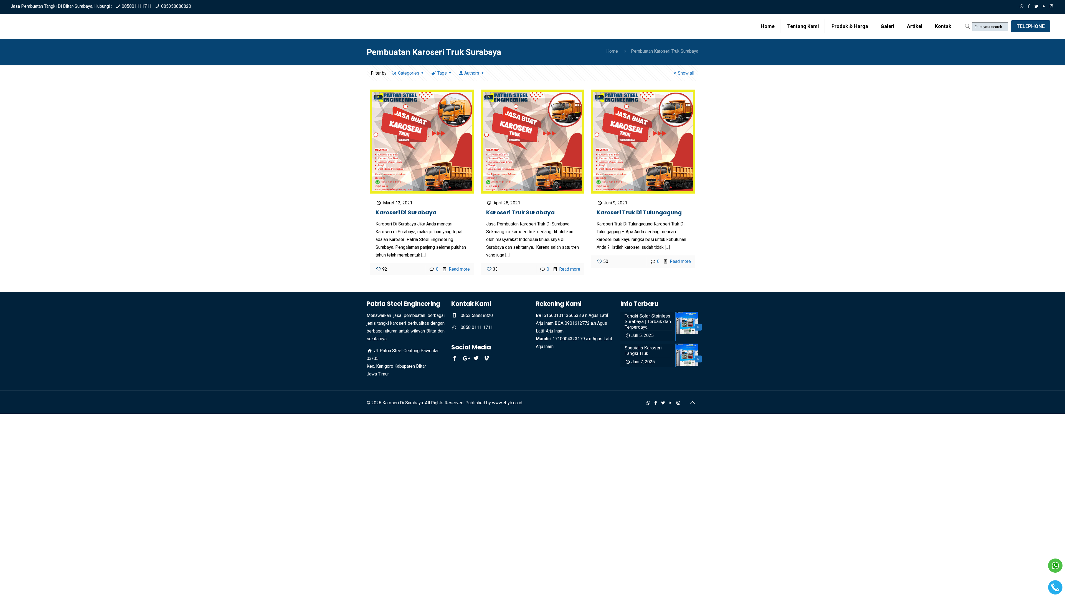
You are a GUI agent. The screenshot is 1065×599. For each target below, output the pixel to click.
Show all (686, 73)
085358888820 (176, 6)
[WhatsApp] (1022, 6)
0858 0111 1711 (477, 327)
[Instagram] (1051, 6)
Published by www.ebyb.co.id (493, 402)
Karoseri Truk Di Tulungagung (639, 212)
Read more (459, 269)
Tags (442, 73)
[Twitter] (1036, 6)
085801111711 (137, 6)
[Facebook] (1029, 6)
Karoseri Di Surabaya (406, 212)
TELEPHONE (1030, 26)
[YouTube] (1044, 6)
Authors (471, 73)
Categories (408, 73)
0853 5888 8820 (477, 315)
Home (612, 51)
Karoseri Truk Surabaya (520, 212)
